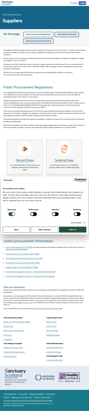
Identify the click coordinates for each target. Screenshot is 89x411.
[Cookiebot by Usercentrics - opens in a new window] (76, 180)
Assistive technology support (14, 352)
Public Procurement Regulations (38, 34)
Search (74, 3)
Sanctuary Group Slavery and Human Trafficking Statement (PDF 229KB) (27, 400)
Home (5, 14)
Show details (76, 223)
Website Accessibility (36, 394)
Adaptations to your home (13, 347)
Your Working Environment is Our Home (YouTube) (24, 258)
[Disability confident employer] (69, 378)
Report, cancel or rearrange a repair (16, 322)
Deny (16, 230)
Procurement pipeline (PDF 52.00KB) (19, 247)
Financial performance (54, 347)
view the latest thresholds (29, 103)
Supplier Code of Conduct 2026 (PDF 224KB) (22, 267)
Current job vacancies (54, 360)
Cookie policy (50, 394)
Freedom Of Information (42, 397)
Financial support (9, 356)
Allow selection (44, 230)
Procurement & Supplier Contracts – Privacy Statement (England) (30, 276)
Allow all (72, 230)
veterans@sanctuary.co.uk (23, 302)
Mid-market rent (52, 331)
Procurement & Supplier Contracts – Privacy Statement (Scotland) (30, 272)
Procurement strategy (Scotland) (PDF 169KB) (23, 263)
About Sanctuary (15, 14)
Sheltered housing (53, 335)
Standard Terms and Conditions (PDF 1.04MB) (22, 254)
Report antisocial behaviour (13, 331)
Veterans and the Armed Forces (46, 308)
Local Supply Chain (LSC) (67, 34)
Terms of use (23, 394)
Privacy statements (9, 394)
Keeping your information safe (21, 397)
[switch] (33, 214)
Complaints (7, 339)
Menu (83, 3)
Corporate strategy (53, 352)
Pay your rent (8, 326)
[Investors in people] (44, 378)
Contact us (7, 335)
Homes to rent (51, 326)
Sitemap (6, 397)
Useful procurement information (38, 41)
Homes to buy (51, 322)
